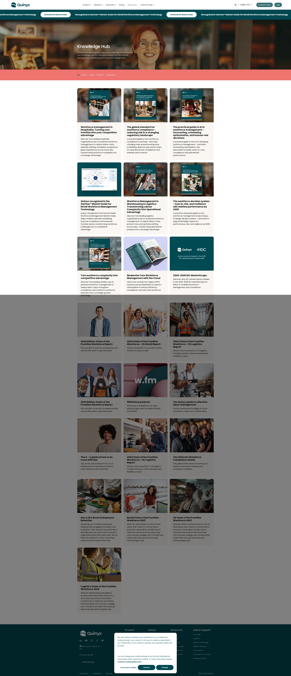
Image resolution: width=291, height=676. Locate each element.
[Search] (236, 5)
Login (278, 5)
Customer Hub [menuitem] (146, 5)
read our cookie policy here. (129, 662)
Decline (146, 667)
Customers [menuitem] (109, 5)
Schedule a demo (264, 5)
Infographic (111, 75)
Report (84, 75)
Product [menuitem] (86, 5)
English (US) (245, 5)
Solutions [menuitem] (97, 5)
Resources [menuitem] (132, 5)
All (78, 75)
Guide (92, 75)
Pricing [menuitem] (121, 5)
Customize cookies (128, 667)
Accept (165, 667)
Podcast (100, 75)
